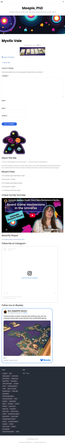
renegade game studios (9, 419)
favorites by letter (7, 398)
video (17, 431)
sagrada (5, 424)
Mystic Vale (6, 62)
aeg (10, 373)
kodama (5, 406)
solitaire (13, 426)
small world (6, 426)
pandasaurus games (13, 414)
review (4, 421)
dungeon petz (6, 391)
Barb (40, 45)
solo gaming (6, 429)
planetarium (6, 416)
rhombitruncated (7, 239)
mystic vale (6, 411)
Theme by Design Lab (40, 442)
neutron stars (14, 411)
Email (4, 108)
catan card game (7, 383)
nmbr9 (4, 414)
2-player (5, 373)
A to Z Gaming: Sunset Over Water (11, 190)
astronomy (15, 376)
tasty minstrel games (8, 431)
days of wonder (12, 388)
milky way (5, 409)
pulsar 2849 (14, 416)
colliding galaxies (12, 386)
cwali (4, 388)
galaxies (5, 401)
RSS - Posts (26, 373)
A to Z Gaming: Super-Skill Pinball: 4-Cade (13, 175)
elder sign (15, 391)
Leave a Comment (8, 57)
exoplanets (6, 393)
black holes (6, 381)
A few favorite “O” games (8, 179)
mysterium (13, 409)
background (14, 378)
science (11, 424)
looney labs (12, 406)
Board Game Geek (19, 239)
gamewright (12, 401)
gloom (4, 404)
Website (4, 116)
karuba (17, 404)
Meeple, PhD (32, 8)
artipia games (6, 376)
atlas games (6, 378)
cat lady (16, 383)
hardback (10, 404)
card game (14, 381)
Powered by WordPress (25, 442)
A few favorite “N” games (8, 186)
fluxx (15, 398)
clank (4, 386)
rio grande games (13, 421)
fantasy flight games (8, 396)
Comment (5, 76)
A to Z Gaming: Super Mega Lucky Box (12, 183)
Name (4, 101)
